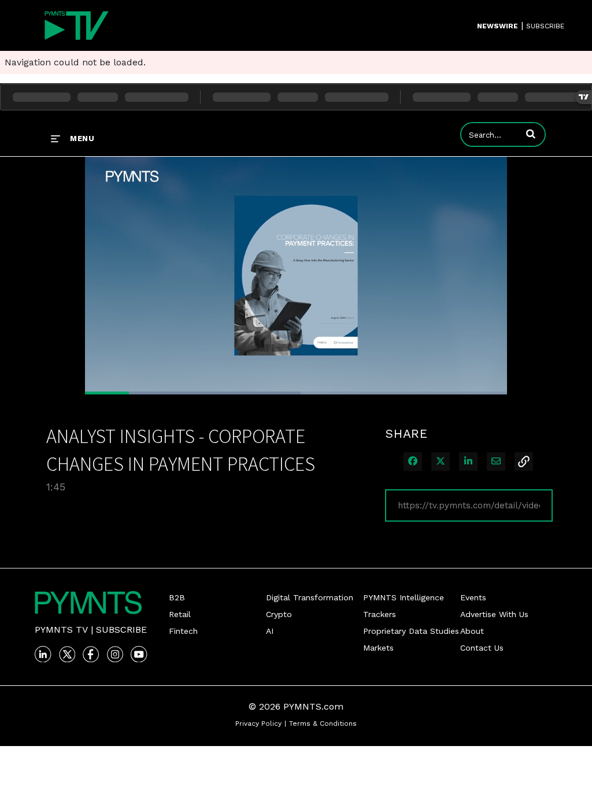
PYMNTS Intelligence (403, 597)
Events (473, 597)
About (472, 631)
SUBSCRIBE (545, 26)
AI (269, 631)
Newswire (497, 26)
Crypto (279, 614)
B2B (177, 597)
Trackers (379, 614)
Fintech (183, 631)
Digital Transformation (309, 597)
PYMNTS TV (61, 629)
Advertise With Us (494, 614)
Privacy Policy (258, 723)
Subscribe (121, 629)
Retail (180, 614)
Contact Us (482, 647)
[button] (530, 133)
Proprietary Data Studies (411, 631)
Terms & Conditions (323, 723)
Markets (378, 647)
